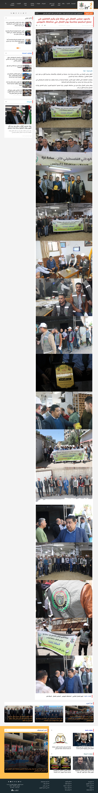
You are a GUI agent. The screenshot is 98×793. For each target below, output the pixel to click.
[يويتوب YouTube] (13, 13)
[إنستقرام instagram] (16, 13)
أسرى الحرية (89, 786)
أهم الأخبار (67, 782)
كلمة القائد (59, 4)
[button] (19, 48)
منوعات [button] (38, 3)
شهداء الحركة (67, 786)
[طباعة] (36, 25)
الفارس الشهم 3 (12, 4)
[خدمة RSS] (11, 13)
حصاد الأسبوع (89, 784)
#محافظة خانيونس (66, 696)
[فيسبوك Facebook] (26, 13)
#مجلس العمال (57, 696)
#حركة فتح (49, 696)
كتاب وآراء (45, 784)
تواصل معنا (25, 4)
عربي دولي (45, 786)
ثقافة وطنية (89, 790)
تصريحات (44, 3)
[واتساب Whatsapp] (21, 13)
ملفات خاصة (67, 788)
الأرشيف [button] (19, 3)
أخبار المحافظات (44, 782)
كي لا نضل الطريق (51, 4)
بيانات (63, 3)
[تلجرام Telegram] (18, 13)
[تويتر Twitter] (23, 13)
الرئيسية (73, 3)
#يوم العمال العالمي (77, 696)
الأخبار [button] (68, 3)
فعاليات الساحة (32, 4)
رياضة (91, 788)
